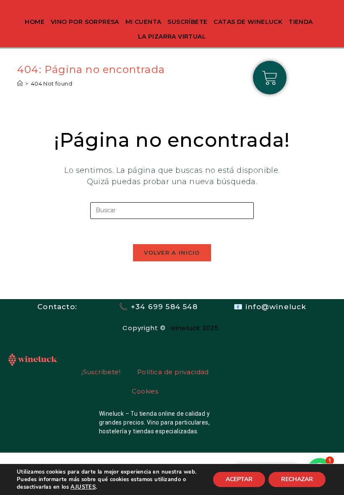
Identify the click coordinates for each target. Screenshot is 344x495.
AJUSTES (83, 487)
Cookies (145, 391)
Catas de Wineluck (248, 22)
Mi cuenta (143, 22)
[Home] (20, 83)
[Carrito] (270, 77)
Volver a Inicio (172, 252)
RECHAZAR (297, 479)
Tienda (301, 22)
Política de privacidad (173, 372)
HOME (34, 22)
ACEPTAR (239, 479)
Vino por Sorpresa (85, 22)
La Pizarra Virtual (172, 36)
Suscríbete (187, 22)
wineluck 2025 (196, 327)
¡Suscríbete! (100, 372)
